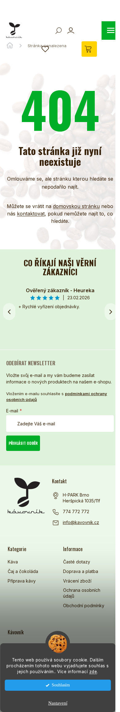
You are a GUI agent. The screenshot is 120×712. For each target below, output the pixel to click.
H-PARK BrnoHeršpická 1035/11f (81, 498)
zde (93, 671)
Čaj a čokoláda (23, 571)
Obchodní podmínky (83, 605)
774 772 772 (76, 511)
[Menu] (111, 30)
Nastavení (57, 703)
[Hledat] (58, 30)
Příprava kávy (22, 580)
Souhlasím (61, 685)
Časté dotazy (76, 561)
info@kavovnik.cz (81, 522)
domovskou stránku (76, 206)
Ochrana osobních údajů (81, 593)
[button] (110, 311)
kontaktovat (31, 214)
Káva (13, 561)
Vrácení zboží (77, 580)
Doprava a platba (80, 571)
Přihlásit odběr (23, 443)
